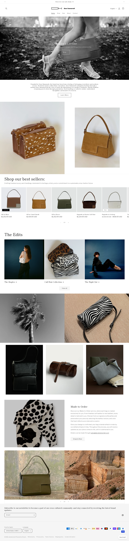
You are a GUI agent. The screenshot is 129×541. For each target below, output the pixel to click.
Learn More (65, 95)
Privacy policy (40, 536)
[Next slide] (68, 502)
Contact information (70, 536)
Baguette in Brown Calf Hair (86, 214)
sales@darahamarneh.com (100, 433)
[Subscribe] (34, 515)
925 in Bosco (56, 214)
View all (64, 288)
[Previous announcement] (5, 1)
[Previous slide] (61, 502)
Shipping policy (59, 536)
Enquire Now (77, 439)
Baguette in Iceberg (108, 214)
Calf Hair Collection (53, 282)
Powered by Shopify (21, 537)
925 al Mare (5, 214)
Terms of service (49, 536)
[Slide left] (61, 223)
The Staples (9, 282)
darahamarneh (12, 537)
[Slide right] (68, 223)
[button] (6, 8)
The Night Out (91, 282)
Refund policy (31, 536)
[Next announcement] (124, 1)
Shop (64, 52)
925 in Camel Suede (33, 214)
